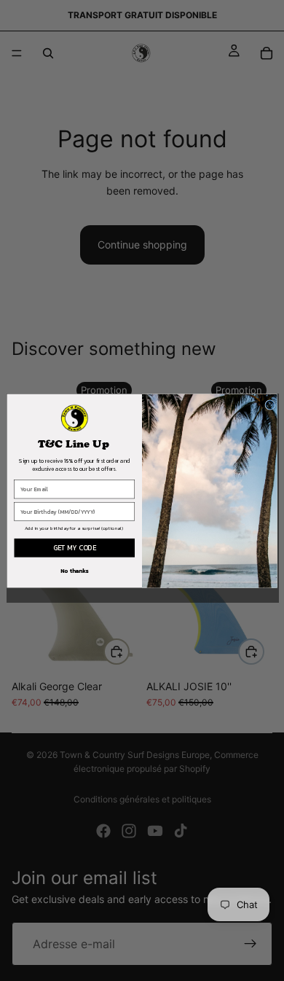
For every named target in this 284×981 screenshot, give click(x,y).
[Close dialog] (270, 404)
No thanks (74, 570)
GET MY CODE (74, 547)
